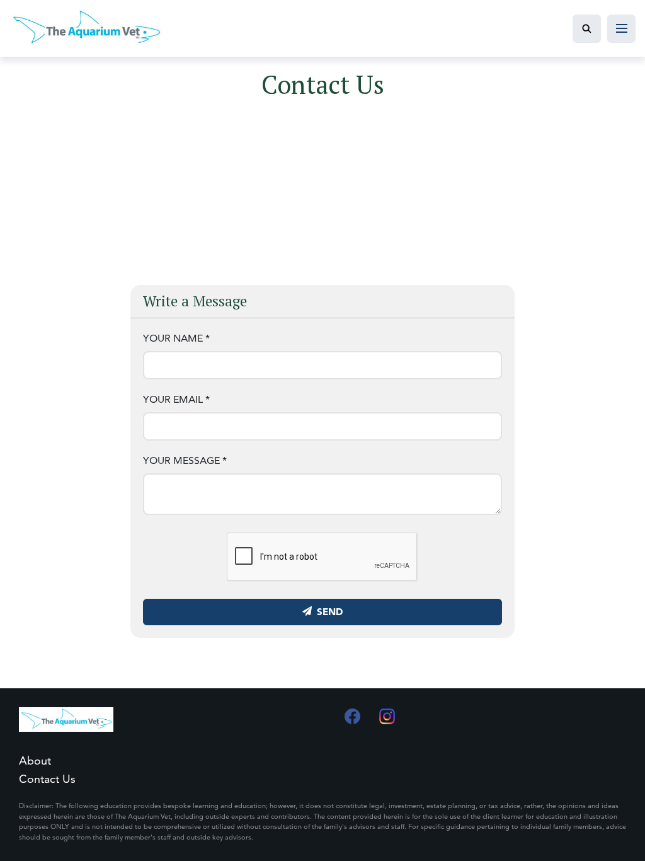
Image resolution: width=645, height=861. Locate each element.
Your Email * (176, 399)
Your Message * (185, 460)
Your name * (176, 338)
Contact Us (47, 778)
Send (330, 612)
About (35, 760)
